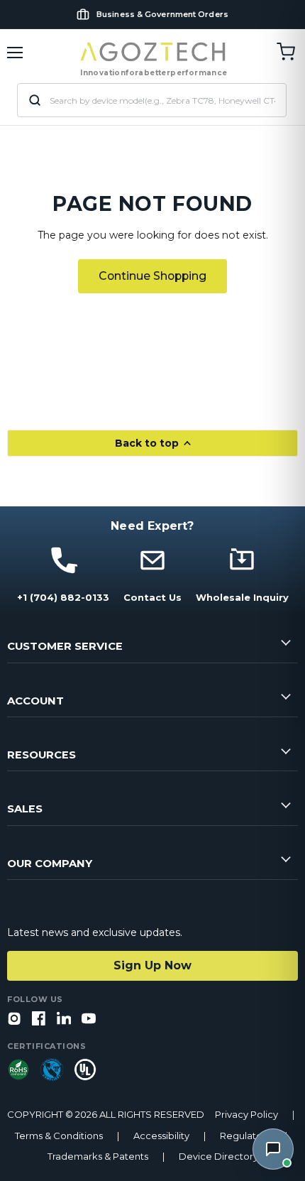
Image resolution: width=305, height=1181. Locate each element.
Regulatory (245, 1136)
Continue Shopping (152, 276)
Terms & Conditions (59, 1136)
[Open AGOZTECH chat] (273, 1149)
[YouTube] (89, 1019)
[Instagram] (14, 1019)
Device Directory (218, 1156)
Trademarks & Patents (98, 1156)
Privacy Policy (246, 1114)
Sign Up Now (152, 965)
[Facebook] (39, 1019)
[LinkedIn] (64, 1019)
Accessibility (161, 1136)
